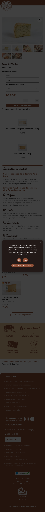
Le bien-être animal (13, 403)
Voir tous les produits (22, 315)
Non (25, 260)
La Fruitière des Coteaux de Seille (18, 385)
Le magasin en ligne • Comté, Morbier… (20, 381)
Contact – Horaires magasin (16, 406)
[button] (40, 20)
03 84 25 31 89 (12, 434)
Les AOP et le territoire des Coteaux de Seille (23, 388)
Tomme (36, 361)
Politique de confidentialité (16, 460)
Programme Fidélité (13, 410)
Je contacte (13, 439)
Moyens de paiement (13, 449)
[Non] (40, 242)
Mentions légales (13, 456)
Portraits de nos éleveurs (16, 392)
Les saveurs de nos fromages (17, 396)
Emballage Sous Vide (15, 84)
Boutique (14, 361)
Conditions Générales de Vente (18, 445)
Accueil (5, 361)
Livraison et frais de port (16, 453)
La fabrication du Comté (15, 399)
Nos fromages (25, 361)
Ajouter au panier (23, 105)
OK (19, 260)
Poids (8, 75)
